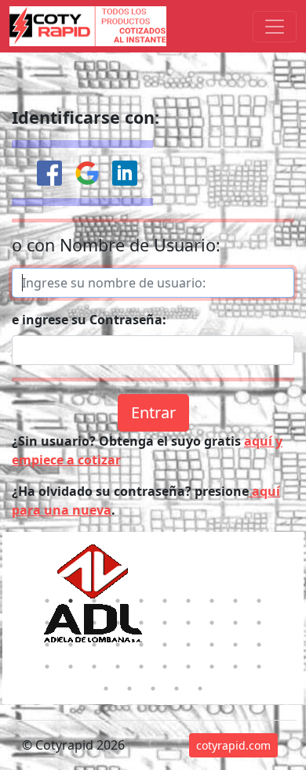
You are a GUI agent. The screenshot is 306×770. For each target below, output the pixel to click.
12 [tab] (70, 623)
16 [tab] (165, 623)
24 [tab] (118, 645)
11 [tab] (47, 623)
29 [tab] (235, 645)
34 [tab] (118, 666)
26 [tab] (165, 645)
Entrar (153, 412)
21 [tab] (47, 645)
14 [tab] (118, 623)
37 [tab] (188, 666)
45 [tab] (200, 688)
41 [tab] (106, 688)
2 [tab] (70, 601)
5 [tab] (141, 601)
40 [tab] (259, 666)
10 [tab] (259, 601)
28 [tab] (212, 645)
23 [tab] (94, 645)
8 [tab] (212, 601)
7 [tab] (188, 601)
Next (284, 606)
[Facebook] (49, 173)
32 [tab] (70, 666)
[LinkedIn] (124, 173)
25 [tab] (141, 645)
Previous (22, 606)
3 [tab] (94, 601)
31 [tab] (47, 666)
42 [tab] (129, 688)
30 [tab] (259, 645)
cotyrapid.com (233, 745)
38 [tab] (212, 666)
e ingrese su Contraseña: (89, 319)
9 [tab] (235, 601)
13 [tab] (94, 623)
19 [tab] (235, 623)
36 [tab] (165, 666)
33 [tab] (94, 666)
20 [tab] (259, 623)
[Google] (87, 173)
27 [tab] (188, 645)
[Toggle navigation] (275, 26)
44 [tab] (176, 688)
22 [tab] (70, 645)
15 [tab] (141, 623)
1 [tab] (47, 601)
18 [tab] (212, 623)
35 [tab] (141, 666)
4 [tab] (118, 601)
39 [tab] (235, 666)
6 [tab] (165, 601)
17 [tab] (188, 623)
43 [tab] (153, 688)
